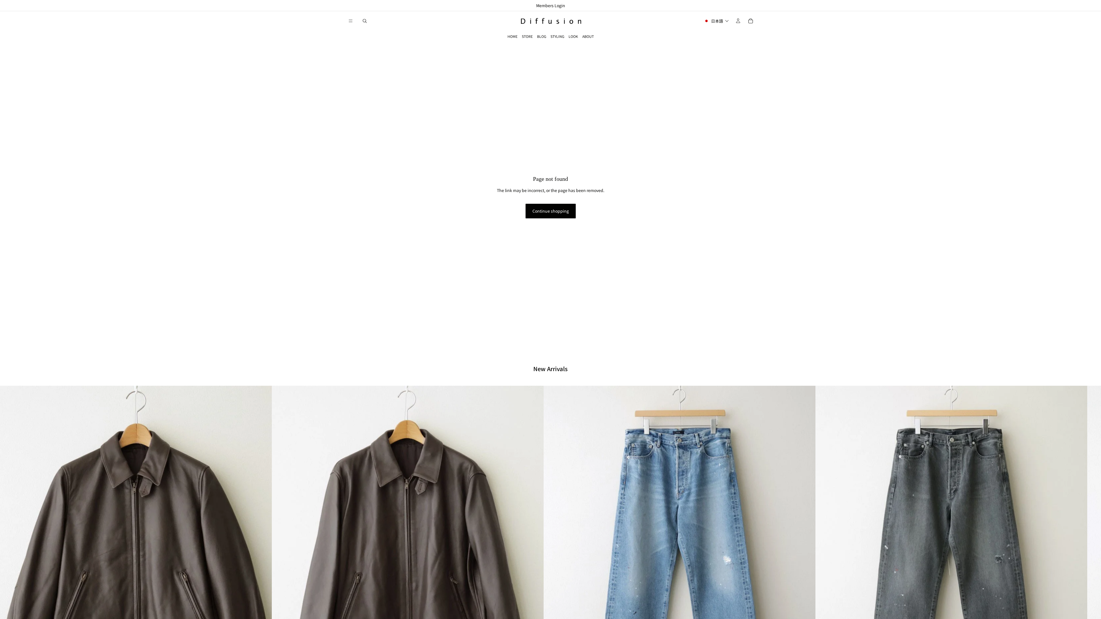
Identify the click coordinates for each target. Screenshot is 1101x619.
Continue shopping (550, 211)
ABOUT (588, 36)
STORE (527, 36)
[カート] (750, 21)
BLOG (541, 36)
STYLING (557, 36)
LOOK (573, 36)
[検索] (364, 21)
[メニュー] (350, 21)
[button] (716, 21)
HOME (512, 36)
